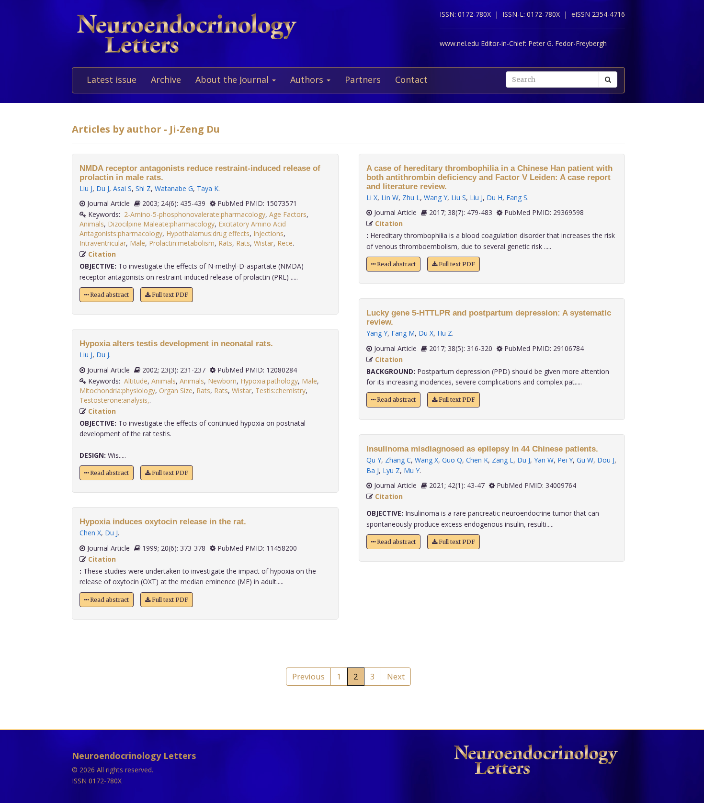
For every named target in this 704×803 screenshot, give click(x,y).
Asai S (122, 188)
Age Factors (288, 214)
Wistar (263, 243)
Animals (91, 223)
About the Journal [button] (233, 79)
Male (137, 243)
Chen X (90, 532)
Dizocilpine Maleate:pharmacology (161, 223)
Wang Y (435, 197)
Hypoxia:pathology (269, 380)
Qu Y (373, 459)
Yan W (544, 459)
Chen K (477, 459)
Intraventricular (102, 243)
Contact (411, 79)
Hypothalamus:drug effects (208, 233)
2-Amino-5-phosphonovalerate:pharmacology (194, 214)
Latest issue (111, 79)
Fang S (516, 197)
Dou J (605, 459)
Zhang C (398, 459)
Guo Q (452, 459)
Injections (268, 233)
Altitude (136, 380)
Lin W (389, 197)
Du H (494, 197)
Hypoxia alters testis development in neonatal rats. (176, 343)
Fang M (403, 333)
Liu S (458, 197)
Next (396, 676)
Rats (225, 243)
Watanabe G (174, 188)
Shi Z (143, 188)
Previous (308, 676)
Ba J (372, 470)
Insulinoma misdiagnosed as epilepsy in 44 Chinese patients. (482, 448)
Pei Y (565, 459)
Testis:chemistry (280, 390)
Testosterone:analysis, (114, 400)
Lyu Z (391, 470)
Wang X (426, 459)
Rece (285, 243)
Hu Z (444, 333)
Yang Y (376, 333)
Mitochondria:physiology (117, 390)
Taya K (207, 188)
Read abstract (109, 294)
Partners (363, 79)
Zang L (502, 459)
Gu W (585, 459)
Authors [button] (308, 79)
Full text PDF (169, 294)
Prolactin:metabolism (182, 243)
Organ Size (176, 390)
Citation (102, 254)
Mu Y (412, 470)
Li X (371, 197)
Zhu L (411, 197)
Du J (102, 188)
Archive (166, 79)
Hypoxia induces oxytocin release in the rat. (162, 521)
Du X (426, 333)
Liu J (85, 188)
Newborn (222, 380)
